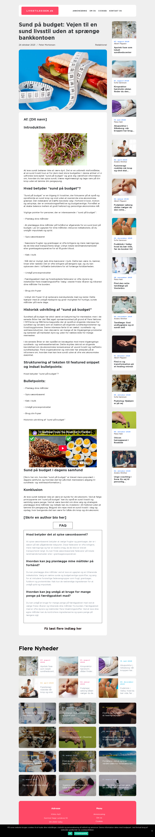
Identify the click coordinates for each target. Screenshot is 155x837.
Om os (92, 11)
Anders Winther (120, 162)
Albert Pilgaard (120, 43)
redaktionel (101, 45)
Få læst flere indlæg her (62, 628)
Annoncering (80, 11)
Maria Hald (118, 122)
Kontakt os (115, 11)
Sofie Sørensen (120, 83)
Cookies (102, 11)
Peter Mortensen (47, 45)
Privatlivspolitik (81, 833)
